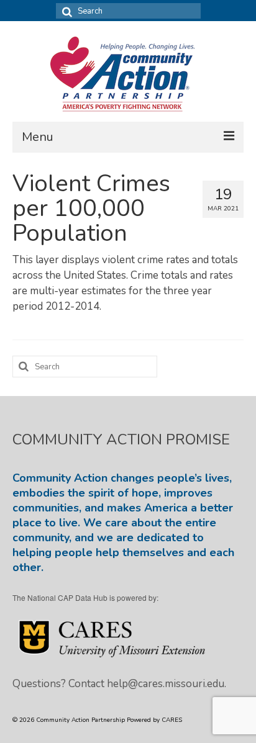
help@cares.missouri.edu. (166, 684)
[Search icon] (65, 11)
